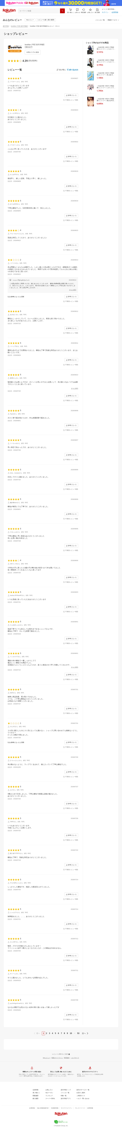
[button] (77, 10)
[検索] (62, 10)
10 (71, 1033)
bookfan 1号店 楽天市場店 (19, 26)
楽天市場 (6, 26)
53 (78, 1033)
